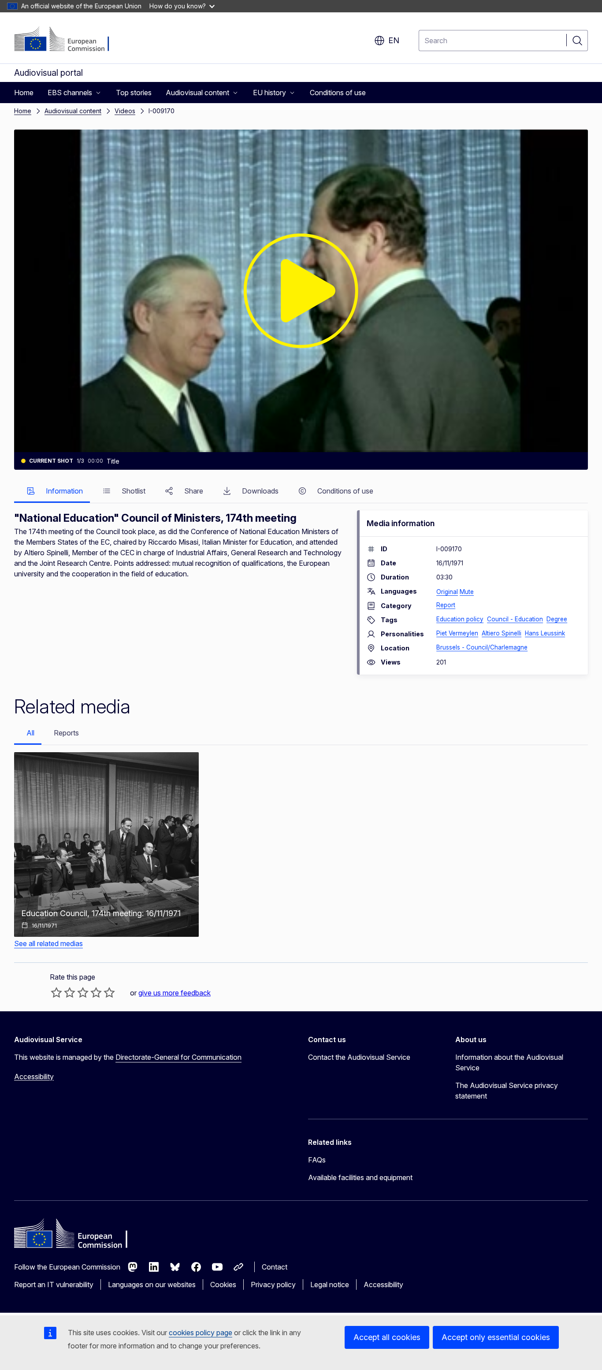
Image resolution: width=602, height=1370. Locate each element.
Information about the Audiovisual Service (509, 1062)
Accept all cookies (386, 1337)
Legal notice (329, 1284)
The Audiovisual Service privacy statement (506, 1090)
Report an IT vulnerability (53, 1284)
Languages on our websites (152, 1284)
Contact (274, 1266)
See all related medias (48, 943)
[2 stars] (63, 992)
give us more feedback (174, 992)
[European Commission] (67, 39)
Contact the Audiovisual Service (359, 1057)
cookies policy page (200, 1332)
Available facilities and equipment (360, 1177)
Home (22, 111)
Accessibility (34, 1076)
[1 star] (56, 992)
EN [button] (393, 40)
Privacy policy (273, 1284)
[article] (106, 844)
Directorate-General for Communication (178, 1057)
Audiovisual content (73, 111)
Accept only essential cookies (496, 1337)
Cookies (223, 1284)
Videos (125, 111)
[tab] (52, 491)
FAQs (317, 1159)
